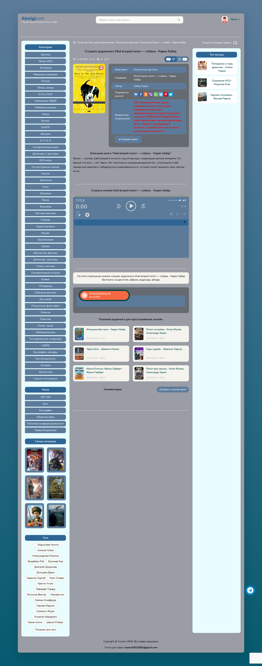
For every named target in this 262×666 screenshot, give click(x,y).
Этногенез (45, 206)
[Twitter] (171, 94)
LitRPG (46, 345)
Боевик (45, 279)
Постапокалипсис (45, 358)
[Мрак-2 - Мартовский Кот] (56, 515)
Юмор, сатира (45, 87)
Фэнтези (45, 134)
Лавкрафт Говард (45, 589)
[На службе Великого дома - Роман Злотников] (34, 459)
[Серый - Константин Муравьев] (56, 459)
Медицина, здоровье (45, 74)
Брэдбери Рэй (36, 561)
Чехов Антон (35, 622)
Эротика (45, 54)
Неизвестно (57, 594)
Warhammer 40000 (45, 101)
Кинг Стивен (57, 578)
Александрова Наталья (45, 556)
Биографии (45, 410)
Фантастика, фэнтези (45, 253)
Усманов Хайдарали (45, 616)
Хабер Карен (141, 86)
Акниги (122, 641)
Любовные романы (45, 107)
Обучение (45, 193)
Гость (234, 19)
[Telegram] (161, 94)
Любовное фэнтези (45, 292)
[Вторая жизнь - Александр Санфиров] (56, 487)
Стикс (45, 187)
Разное (45, 173)
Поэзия (45, 81)
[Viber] (151, 94)
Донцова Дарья (46, 572)
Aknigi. (39, 19)
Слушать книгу (129, 139)
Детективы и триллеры (45, 153)
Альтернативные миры (45, 147)
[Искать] (178, 19)
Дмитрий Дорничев (45, 567)
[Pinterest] (166, 94)
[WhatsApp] (156, 94)
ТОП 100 (45, 397)
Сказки (46, 246)
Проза (45, 200)
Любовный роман (45, 332)
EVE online (46, 160)
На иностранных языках (45, 167)
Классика (45, 319)
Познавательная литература (45, 339)
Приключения (45, 239)
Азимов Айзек (45, 550)
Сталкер (45, 220)
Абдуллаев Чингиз (48, 544)
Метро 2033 (45, 61)
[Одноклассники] (146, 94)
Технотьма (45, 180)
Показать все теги (45, 629)
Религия (45, 312)
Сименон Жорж (45, 611)
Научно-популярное (45, 378)
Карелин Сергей (36, 578)
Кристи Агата (45, 583)
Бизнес (45, 120)
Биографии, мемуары (45, 352)
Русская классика (45, 213)
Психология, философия (45, 306)
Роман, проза (45, 325)
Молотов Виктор (36, 594)
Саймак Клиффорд (45, 600)
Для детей (45, 299)
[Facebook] (141, 94)
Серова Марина (45, 605)
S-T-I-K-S (45, 140)
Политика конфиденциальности (45, 423)
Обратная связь (46, 417)
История (45, 365)
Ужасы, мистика (46, 266)
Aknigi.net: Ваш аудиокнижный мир (95, 42)
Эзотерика (46, 68)
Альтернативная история (45, 272)
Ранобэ (45, 233)
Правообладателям (45, 430)
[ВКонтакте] (136, 94)
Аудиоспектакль (45, 226)
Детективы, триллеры (45, 259)
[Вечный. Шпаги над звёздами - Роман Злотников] (34, 487)
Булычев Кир (55, 561)
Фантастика (45, 372)
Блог (45, 403)
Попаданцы (45, 286)
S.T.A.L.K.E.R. (45, 94)
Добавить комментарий (172, 389)
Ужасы (45, 114)
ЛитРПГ (45, 127)
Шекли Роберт (55, 622)
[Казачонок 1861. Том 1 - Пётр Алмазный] (34, 515)
